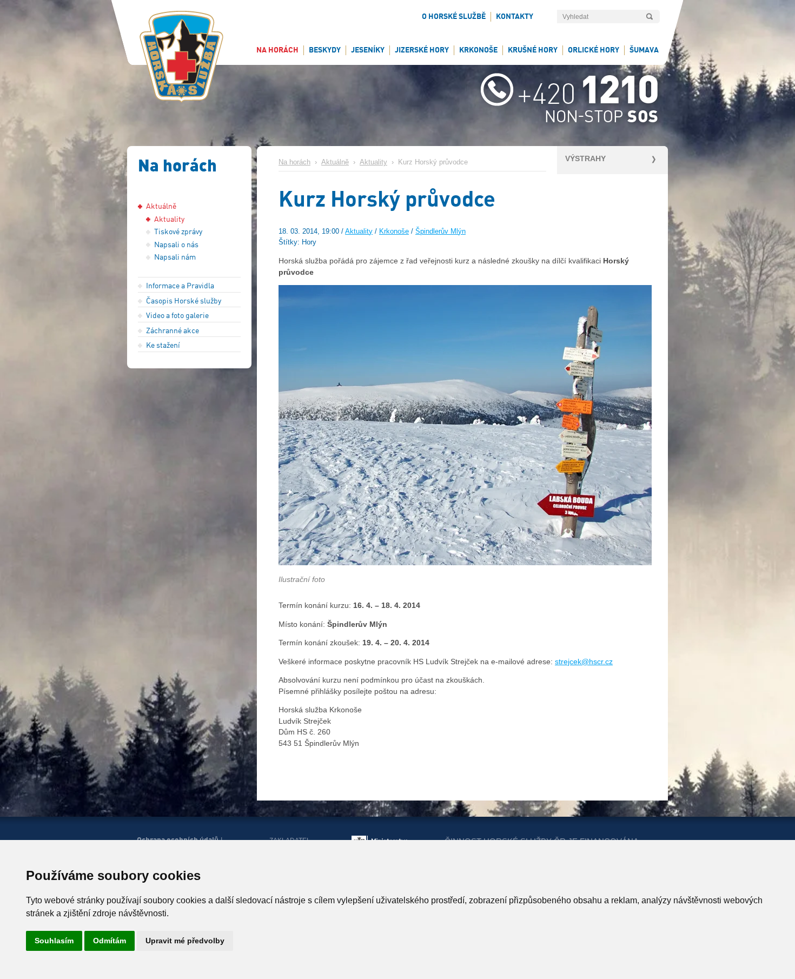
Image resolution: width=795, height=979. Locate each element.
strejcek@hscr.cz (584, 661)
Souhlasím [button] (54, 940)
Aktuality (373, 162)
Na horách (294, 162)
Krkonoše (394, 231)
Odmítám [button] (109, 940)
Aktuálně (335, 162)
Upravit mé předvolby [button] (184, 940)
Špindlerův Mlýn (440, 231)
